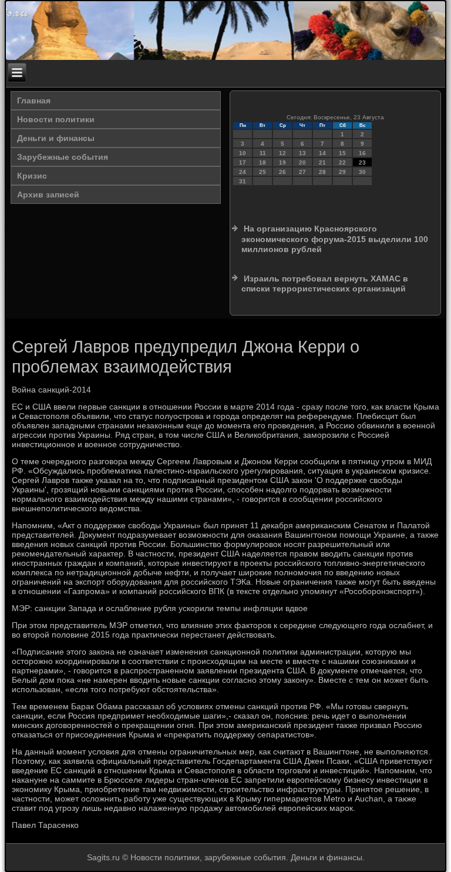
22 (342, 162)
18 (262, 162)
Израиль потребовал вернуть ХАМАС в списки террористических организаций (324, 284)
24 (242, 172)
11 (263, 153)
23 (362, 162)
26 (282, 172)
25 (262, 172)
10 (242, 153)
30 (362, 172)
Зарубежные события (62, 157)
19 (282, 162)
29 (342, 172)
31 (242, 181)
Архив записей (48, 194)
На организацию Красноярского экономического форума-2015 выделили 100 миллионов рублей (334, 239)
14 (322, 153)
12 (282, 153)
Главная (34, 100)
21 (322, 162)
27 (302, 172)
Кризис (32, 175)
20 (302, 162)
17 (242, 162)
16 (362, 153)
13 (302, 153)
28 (322, 172)
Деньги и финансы (56, 138)
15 (342, 153)
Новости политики (56, 119)
